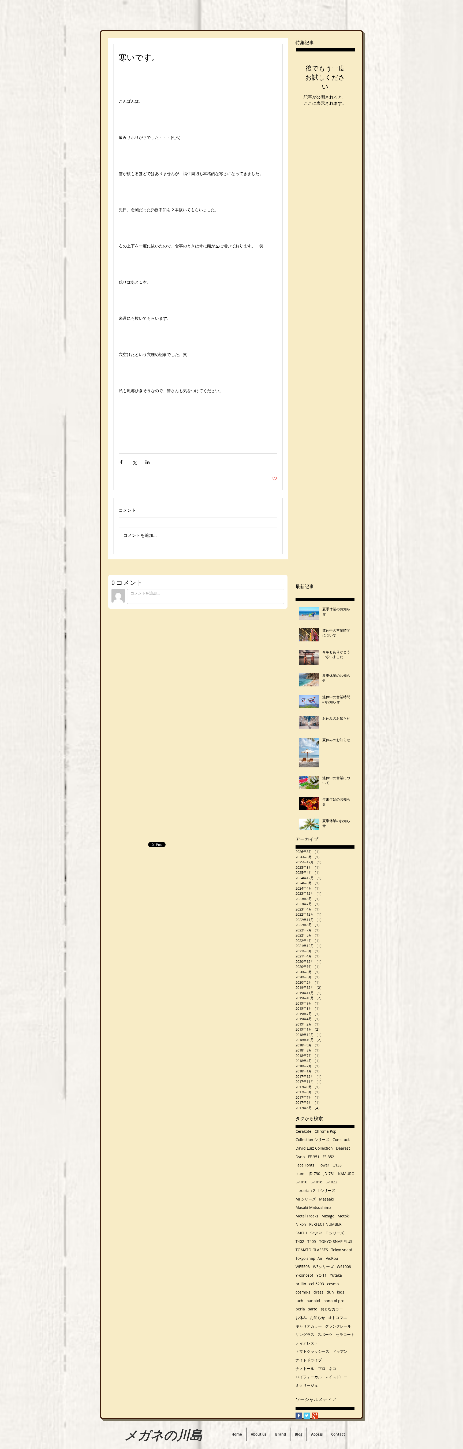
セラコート (345, 1334)
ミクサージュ (307, 1385)
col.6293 (316, 1283)
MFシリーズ (306, 1199)
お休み (301, 1317)
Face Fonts (305, 1165)
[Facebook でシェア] (121, 462)
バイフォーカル (309, 1376)
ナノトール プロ (311, 1368)
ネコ (332, 1368)
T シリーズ (335, 1232)
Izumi (300, 1173)
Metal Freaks (307, 1215)
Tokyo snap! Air (309, 1258)
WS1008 (344, 1266)
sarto (312, 1308)
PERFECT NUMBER (325, 1224)
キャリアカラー (309, 1326)
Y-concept (304, 1275)
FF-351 (313, 1156)
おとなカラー (331, 1308)
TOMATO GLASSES (312, 1249)
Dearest (343, 1148)
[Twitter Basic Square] (307, 1416)
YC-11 (321, 1275)
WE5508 (303, 1266)
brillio (301, 1283)
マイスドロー (336, 1376)
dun (330, 1292)
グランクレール (338, 1326)
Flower (323, 1165)
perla (300, 1308)
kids (340, 1292)
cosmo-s (303, 1292)
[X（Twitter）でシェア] (134, 462)
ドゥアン (340, 1351)
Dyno (300, 1156)
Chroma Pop (326, 1131)
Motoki (344, 1215)
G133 (337, 1165)
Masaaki (326, 1199)
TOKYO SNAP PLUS (335, 1241)
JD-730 (314, 1173)
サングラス (305, 1334)
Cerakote (303, 1131)
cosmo (333, 1283)
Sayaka (316, 1232)
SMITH (301, 1232)
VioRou (332, 1258)
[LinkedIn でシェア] (147, 462)
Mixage (328, 1215)
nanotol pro (333, 1300)
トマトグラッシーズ (312, 1351)
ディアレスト (307, 1343)
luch (299, 1300)
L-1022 (331, 1181)
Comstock (341, 1139)
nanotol (313, 1300)
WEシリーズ (323, 1266)
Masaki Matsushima (313, 1207)
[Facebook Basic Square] (299, 1416)
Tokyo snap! (341, 1249)
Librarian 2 (305, 1190)
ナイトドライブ (309, 1359)
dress (318, 1292)
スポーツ (325, 1334)
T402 (300, 1241)
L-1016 (316, 1181)
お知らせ (317, 1317)
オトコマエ (337, 1317)
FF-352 (328, 1156)
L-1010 (301, 1181)
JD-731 (329, 1173)
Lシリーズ (326, 1190)
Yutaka (336, 1275)
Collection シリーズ (312, 1139)
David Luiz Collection (314, 1148)
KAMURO (346, 1173)
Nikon (301, 1224)
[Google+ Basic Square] (315, 1416)
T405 (311, 1241)
